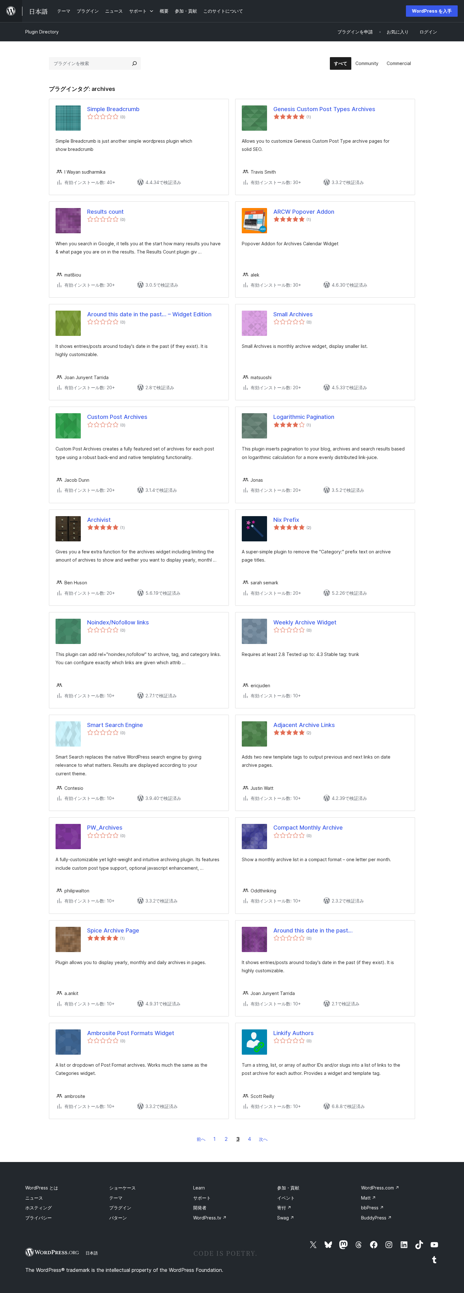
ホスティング (38, 1207)
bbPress (372, 1207)
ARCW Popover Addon (303, 211)
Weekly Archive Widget (304, 622)
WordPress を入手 (432, 11)
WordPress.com (380, 1187)
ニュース (34, 1198)
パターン (118, 1217)
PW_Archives (104, 827)
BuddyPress (376, 1217)
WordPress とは (41, 1187)
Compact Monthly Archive (308, 827)
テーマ (115, 1198)
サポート (202, 1198)
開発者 (199, 1207)
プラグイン (120, 1207)
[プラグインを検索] (134, 63)
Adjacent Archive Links (304, 725)
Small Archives (293, 314)
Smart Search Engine (115, 725)
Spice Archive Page (113, 930)
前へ (201, 1139)
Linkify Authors (293, 1033)
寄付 (284, 1207)
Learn (199, 1187)
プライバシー (38, 1217)
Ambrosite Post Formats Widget (130, 1033)
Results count (105, 211)
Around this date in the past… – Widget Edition (149, 314)
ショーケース (122, 1187)
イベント (286, 1198)
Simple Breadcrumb (113, 109)
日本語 (92, 1252)
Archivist (99, 519)
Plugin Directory (42, 31)
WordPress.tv (210, 1217)
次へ (263, 1139)
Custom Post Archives (117, 417)
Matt (368, 1198)
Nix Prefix (286, 519)
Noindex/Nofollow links (118, 622)
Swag (285, 1217)
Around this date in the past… (313, 930)
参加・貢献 (288, 1187)
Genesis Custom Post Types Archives (324, 109)
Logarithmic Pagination (303, 417)
